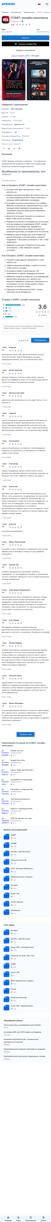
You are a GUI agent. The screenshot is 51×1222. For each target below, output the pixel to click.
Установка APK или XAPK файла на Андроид (22, 1032)
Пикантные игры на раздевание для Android (22, 1025)
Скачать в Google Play (28, 44)
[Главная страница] (8, 6)
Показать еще (25, 734)
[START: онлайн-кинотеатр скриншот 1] (14, 79)
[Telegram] (4, 148)
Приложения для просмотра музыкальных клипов (24, 1056)
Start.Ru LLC (19, 124)
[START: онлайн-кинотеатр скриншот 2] (38, 79)
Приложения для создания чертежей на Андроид (24, 1049)
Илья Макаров (17, 109)
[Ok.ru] (14, 148)
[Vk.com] (9, 148)
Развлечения (17, 140)
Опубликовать (40, 340)
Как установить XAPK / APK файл (25, 56)
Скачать (25, 38)
